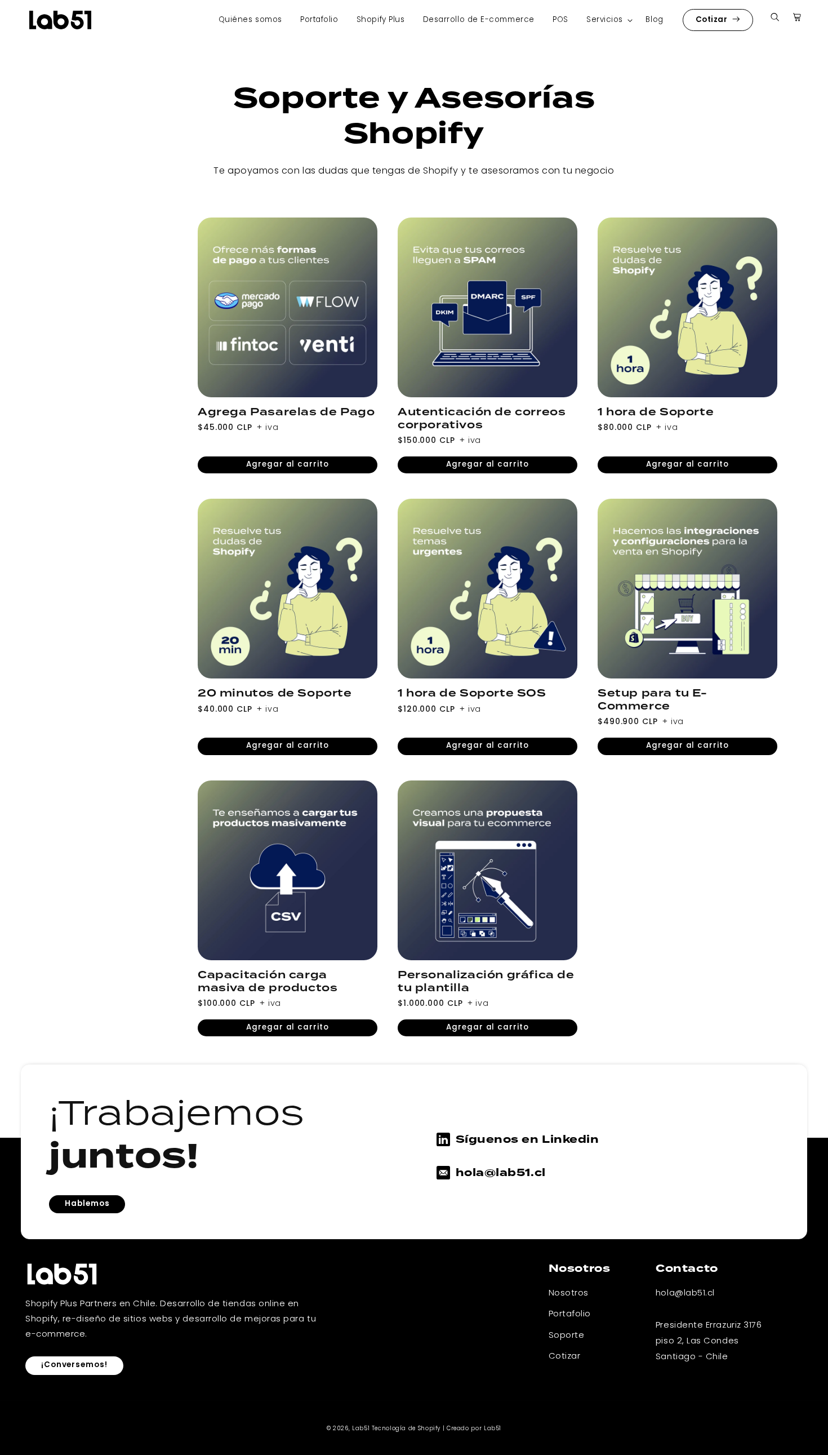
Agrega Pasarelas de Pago (286, 412)
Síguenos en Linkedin (527, 1139)
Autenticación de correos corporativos (482, 419)
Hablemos (87, 1203)
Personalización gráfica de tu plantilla (486, 982)
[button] (606, 20)
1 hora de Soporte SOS (472, 693)
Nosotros (569, 1293)
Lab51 (361, 1429)
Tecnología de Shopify (406, 1429)
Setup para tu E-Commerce (652, 700)
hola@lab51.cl (501, 1173)
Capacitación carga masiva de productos (267, 982)
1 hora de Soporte (656, 412)
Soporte (567, 1335)
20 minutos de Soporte (275, 693)
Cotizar (712, 20)
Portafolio (570, 1314)
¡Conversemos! (74, 1365)
